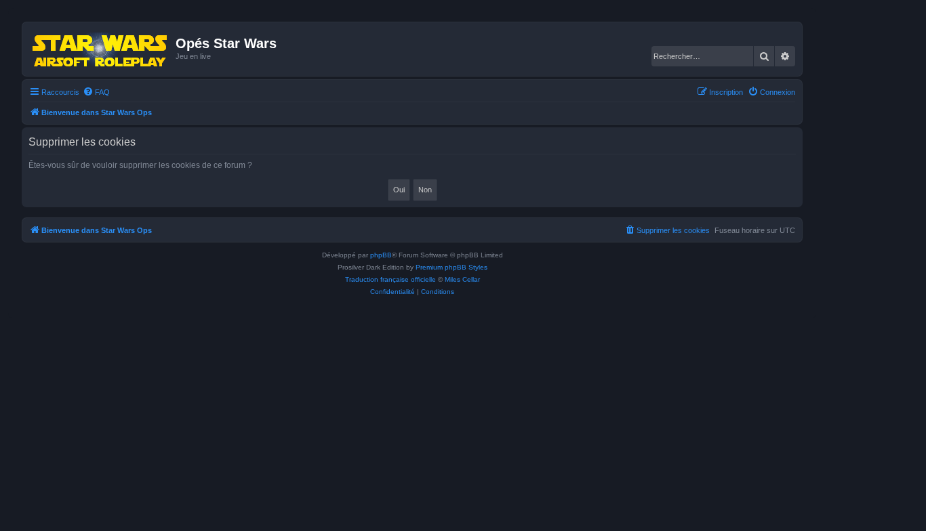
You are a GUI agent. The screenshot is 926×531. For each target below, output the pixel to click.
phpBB (381, 255)
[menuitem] (96, 92)
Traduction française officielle (390, 279)
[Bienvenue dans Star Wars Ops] (101, 49)
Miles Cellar (462, 279)
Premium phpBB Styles (451, 267)
